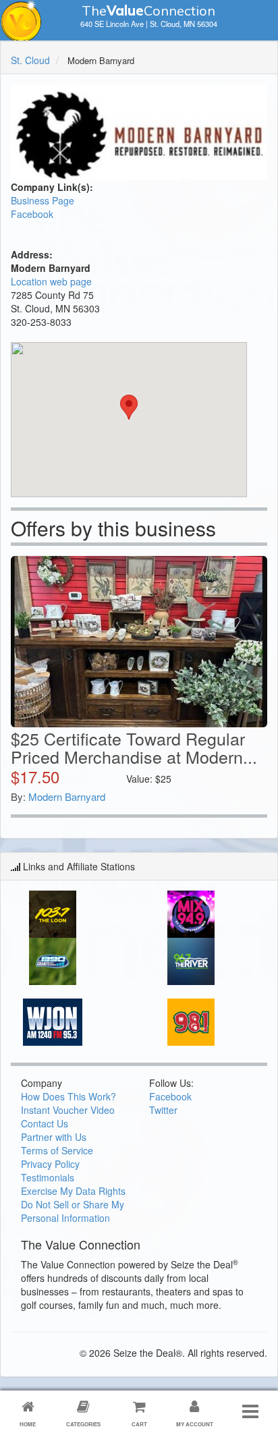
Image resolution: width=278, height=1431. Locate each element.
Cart (139, 1424)
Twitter (163, 1110)
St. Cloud (30, 60)
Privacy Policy (50, 1164)
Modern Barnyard (66, 796)
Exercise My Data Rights (73, 1191)
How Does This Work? (68, 1096)
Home (28, 1424)
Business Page (42, 200)
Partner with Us (53, 1137)
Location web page (51, 281)
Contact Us (44, 1123)
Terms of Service (57, 1150)
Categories (83, 1424)
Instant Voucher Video (68, 1110)
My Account (194, 1424)
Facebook (32, 214)
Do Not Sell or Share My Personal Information (72, 1211)
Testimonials (47, 1177)
